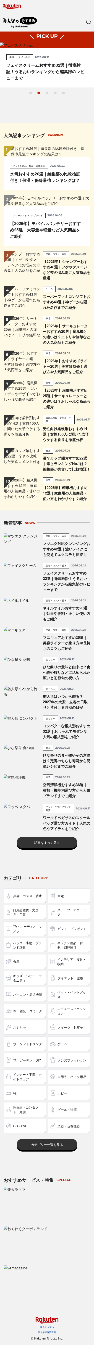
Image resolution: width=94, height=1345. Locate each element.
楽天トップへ (47, 1327)
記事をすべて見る (47, 842)
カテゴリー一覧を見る (47, 1144)
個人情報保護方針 (47, 1332)
